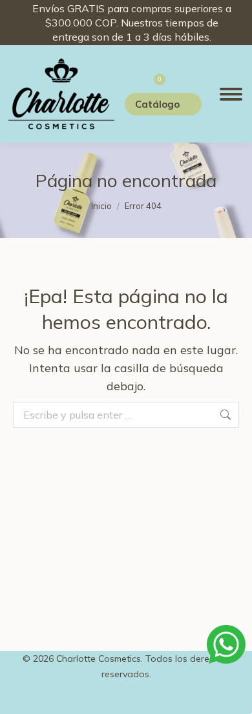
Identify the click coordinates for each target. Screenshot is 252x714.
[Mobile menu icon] (231, 94)
